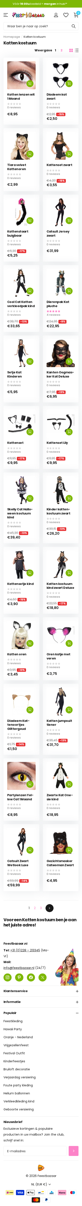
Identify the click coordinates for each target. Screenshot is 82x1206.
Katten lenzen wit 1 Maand (21, 97)
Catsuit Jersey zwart (58, 233)
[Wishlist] (65, 15)
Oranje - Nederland (18, 1037)
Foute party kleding (18, 1085)
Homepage (11, 37)
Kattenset (15, 443)
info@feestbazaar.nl (18, 967)
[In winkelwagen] (29, 83)
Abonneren (74, 1151)
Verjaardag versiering (19, 1077)
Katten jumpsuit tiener (59, 723)
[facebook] (31, 977)
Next (49, 908)
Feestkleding (13, 1021)
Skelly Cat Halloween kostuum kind (20, 513)
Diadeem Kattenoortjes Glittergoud (18, 725)
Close (41, 991)
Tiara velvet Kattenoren (16, 167)
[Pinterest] (19, 977)
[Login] (56, 15)
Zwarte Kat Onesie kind (60, 797)
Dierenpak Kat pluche (58, 304)
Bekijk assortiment (6, 15)
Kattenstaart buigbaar (17, 233)
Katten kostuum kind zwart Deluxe (60, 586)
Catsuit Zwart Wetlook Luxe (18, 863)
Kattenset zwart (59, 165)
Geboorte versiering (18, 1109)
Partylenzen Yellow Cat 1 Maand (20, 797)
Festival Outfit (14, 1053)
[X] (42, 977)
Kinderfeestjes (14, 1061)
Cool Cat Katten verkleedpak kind (21, 304)
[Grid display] (71, 50)
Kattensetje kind (20, 584)
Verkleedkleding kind (18, 1101)
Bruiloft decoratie (16, 1069)
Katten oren (16, 654)
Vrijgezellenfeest (16, 1045)
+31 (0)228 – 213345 (25, 950)
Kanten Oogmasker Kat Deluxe (60, 374)
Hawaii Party (12, 1029)
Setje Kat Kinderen (14, 374)
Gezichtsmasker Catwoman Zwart (60, 863)
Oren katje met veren (58, 656)
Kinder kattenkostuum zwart (58, 511)
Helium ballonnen (16, 1093)
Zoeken (74, 26)
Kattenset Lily (57, 443)
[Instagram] (7, 977)
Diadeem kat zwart (57, 97)
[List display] (77, 50)
